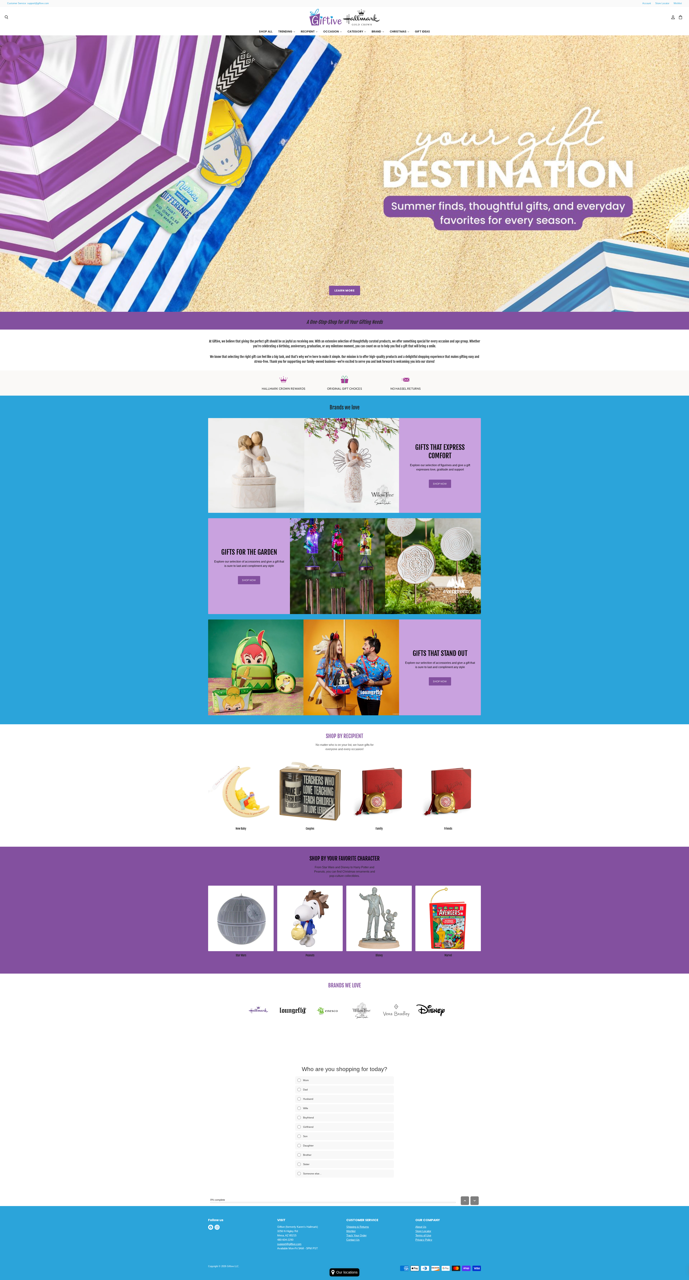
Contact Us (353, 1239)
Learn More (344, 290)
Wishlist (678, 3)
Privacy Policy (423, 1239)
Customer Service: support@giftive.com (28, 3)
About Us (420, 1226)
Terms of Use (423, 1235)
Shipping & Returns (357, 1226)
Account (646, 3)
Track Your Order (356, 1235)
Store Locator (662, 3)
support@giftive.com (289, 1244)
